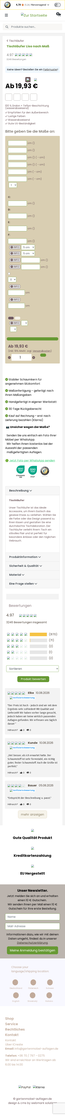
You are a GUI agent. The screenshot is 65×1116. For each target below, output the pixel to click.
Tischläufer (16, 41)
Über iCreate (14, 1044)
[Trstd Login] (59, 4)
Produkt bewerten (33, 679)
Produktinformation (23, 557)
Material (15, 575)
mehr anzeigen (32, 814)
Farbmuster (50, 69)
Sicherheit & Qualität (24, 566)
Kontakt (10, 1040)
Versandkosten (42, 351)
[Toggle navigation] (6, 15)
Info (16, 247)
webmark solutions (44, 1103)
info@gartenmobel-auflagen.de (36, 1049)
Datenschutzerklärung (32, 943)
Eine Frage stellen (21, 584)
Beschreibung (19, 491)
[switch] (57, 5)
